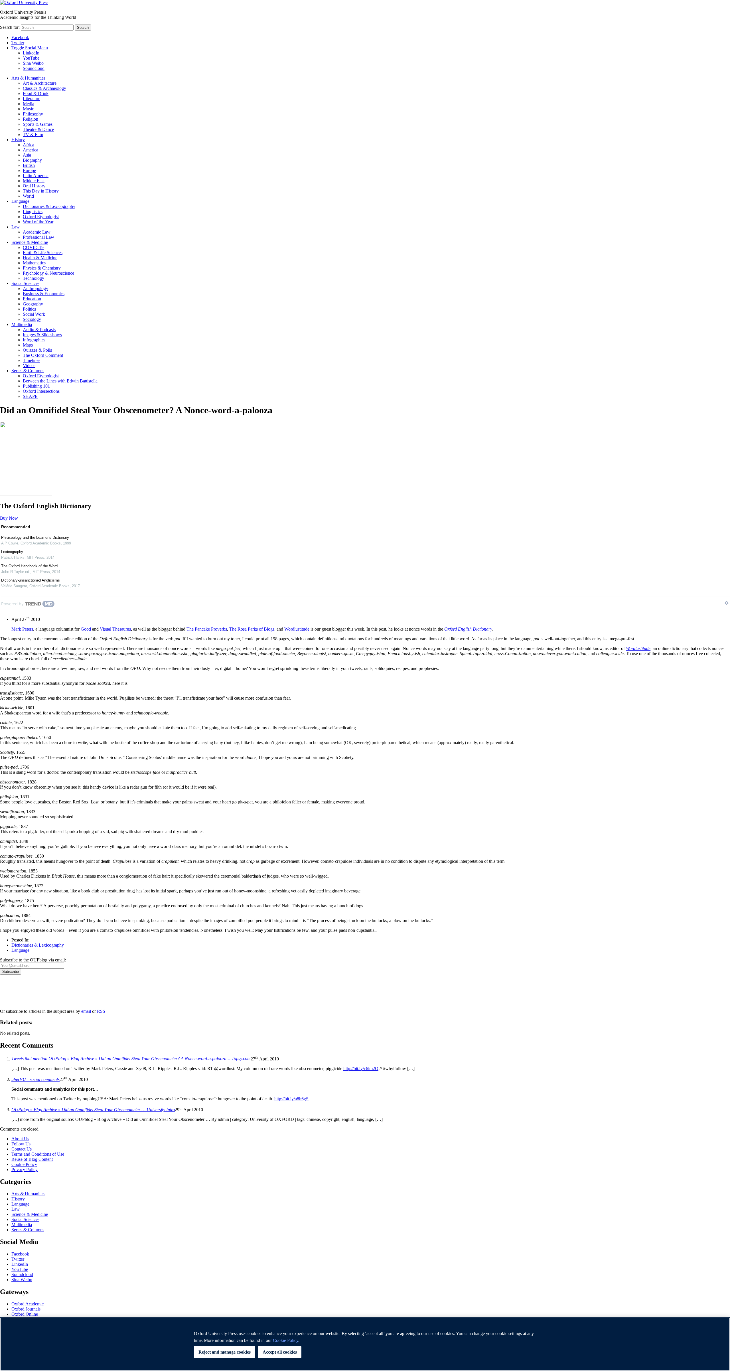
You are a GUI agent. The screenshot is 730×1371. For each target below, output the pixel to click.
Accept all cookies (280, 1352)
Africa (28, 144)
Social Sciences (25, 283)
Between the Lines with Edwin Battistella (60, 380)
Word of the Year (38, 221)
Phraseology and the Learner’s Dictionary (35, 537)
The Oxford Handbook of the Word (29, 566)
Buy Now (9, 518)
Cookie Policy (24, 1164)
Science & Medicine (29, 242)
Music (28, 108)
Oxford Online (24, 1314)
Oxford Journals (25, 1309)
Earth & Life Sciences (42, 252)
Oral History (34, 185)
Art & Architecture (39, 83)
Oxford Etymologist (41, 216)
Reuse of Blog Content (32, 1159)
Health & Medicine (40, 257)
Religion (30, 119)
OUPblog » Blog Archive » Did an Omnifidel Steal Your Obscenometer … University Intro (93, 1109)
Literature (31, 98)
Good (86, 629)
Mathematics (34, 262)
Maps (28, 345)
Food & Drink (35, 93)
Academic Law (36, 232)
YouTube (31, 58)
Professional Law (38, 237)
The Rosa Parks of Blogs (251, 629)
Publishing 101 (36, 386)
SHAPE (30, 396)
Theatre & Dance (38, 129)
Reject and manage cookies (224, 1352)
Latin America (35, 175)
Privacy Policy (16, 994)
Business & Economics (43, 293)
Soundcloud (33, 68)
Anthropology (35, 288)
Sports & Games (37, 124)
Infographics (34, 339)
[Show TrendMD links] (726, 603)
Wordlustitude (296, 629)
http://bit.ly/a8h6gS (291, 1098)
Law (15, 226)
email (86, 1011)
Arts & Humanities (28, 78)
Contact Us (21, 1149)
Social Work (34, 314)
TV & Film (33, 134)
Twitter (17, 42)
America (30, 149)
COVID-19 (33, 247)
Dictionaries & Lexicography (49, 206)
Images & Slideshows (42, 334)
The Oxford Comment (43, 355)
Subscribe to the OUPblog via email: (33, 959)
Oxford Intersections (41, 391)
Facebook (20, 37)
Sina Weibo (33, 63)
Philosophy (33, 114)
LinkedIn (31, 52)
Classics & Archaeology (44, 88)
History (18, 139)
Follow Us (21, 1143)
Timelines (31, 360)
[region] (365, 1344)
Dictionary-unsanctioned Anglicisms (30, 580)
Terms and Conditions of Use (37, 1154)
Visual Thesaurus (115, 629)
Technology (33, 278)
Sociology (32, 319)
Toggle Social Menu (29, 47)
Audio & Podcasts (39, 329)
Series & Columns (27, 370)
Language (20, 201)
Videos (29, 365)
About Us (20, 1138)
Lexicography (12, 552)
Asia (27, 155)
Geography (33, 303)
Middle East (33, 180)
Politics (29, 309)
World (28, 196)
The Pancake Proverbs (206, 629)
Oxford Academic (27, 1303)
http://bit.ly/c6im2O (360, 1068)
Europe (29, 170)
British (29, 165)
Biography (32, 160)
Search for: (10, 27)
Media (28, 103)
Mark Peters (22, 629)
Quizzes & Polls (37, 350)
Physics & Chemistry (42, 268)
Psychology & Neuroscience (48, 273)
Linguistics (32, 211)
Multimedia (21, 324)
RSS (101, 1011)
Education (32, 298)
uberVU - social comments (35, 1079)
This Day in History (41, 191)
